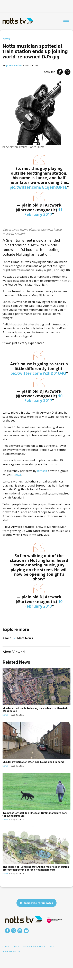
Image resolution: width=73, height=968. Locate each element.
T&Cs (51, 946)
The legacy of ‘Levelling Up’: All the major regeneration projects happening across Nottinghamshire (36, 868)
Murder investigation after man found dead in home (33, 761)
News (6, 39)
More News (25, 638)
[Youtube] (26, 930)
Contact (6, 946)
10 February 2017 (43, 398)
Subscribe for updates (38, 903)
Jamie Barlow (14, 65)
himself (42, 471)
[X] (67, 72)
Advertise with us (11, 951)
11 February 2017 (43, 212)
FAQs (17, 946)
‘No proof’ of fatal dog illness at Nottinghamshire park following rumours (35, 814)
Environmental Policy (34, 946)
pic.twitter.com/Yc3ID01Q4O (38, 373)
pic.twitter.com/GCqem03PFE (38, 187)
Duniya (16, 475)
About (7, 638)
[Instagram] (19, 930)
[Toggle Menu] (66, 21)
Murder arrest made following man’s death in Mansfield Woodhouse (35, 710)
